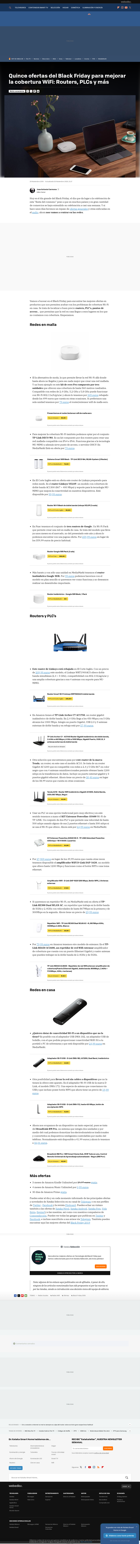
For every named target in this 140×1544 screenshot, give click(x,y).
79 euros (64, 402)
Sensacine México (51, 1524)
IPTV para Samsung (119, 1431)
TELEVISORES (20, 7)
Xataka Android (78, 1208)
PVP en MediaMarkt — (58, 464)
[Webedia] (126, 1)
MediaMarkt (102, 59)
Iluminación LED (36, 1458)
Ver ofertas (100, 1266)
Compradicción (38, 1215)
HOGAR (65, 7)
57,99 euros (86, 725)
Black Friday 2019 (80, 1222)
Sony (60, 59)
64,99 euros (83, 826)
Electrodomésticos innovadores (37, 1447)
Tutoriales (34, 1452)
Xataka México (14, 1524)
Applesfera (13, 1503)
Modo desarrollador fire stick (100, 1431)
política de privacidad (101, 1453)
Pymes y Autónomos (121, 1500)
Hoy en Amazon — (57, 418)
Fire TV (28, 59)
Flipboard (118, 7)
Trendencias (103, 1496)
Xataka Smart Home (14, 1506)
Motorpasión (85, 1496)
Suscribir (108, 1448)
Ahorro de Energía (16, 1458)
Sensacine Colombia (48, 1528)
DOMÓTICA (75, 7)
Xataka (11, 1496)
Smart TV (54, 1458)
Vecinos (36, 59)
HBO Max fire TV (30, 1431)
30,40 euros (92, 777)
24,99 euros (95, 1043)
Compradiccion (104, 1503)
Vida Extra (30, 1500)
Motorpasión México (85, 1525)
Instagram (122, 7)
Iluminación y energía (17, 1452)
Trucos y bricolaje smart (57, 1453)
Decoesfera (103, 1500)
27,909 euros (44, 859)
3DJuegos (30, 1496)
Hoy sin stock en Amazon (56, 746)
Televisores (13, 1446)
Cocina (86, 59)
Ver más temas (15, 1468)
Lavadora (78, 59)
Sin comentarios (18, 91)
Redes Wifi (56, 1295)
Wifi (52, 1462)
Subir (125, 1486)
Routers (12, 1462)
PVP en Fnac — (57, 556)
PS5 (93, 59)
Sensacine (48, 1496)
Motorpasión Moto (87, 1500)
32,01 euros (40, 1142)
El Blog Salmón (122, 1496)
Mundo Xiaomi (14, 1510)
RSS (98, 1467)
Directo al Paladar (69, 1496)
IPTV (75, 1431)
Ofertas (66, 1295)
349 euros (93, 395)
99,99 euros (55, 494)
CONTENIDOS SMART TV (38, 7)
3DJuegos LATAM (33, 1524)
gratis (94, 1182)
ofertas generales (79, 208)
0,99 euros (82, 1187)
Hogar (53, 1446)
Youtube (126, 7)
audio (35, 212)
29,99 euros (92, 912)
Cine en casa (35, 1462)
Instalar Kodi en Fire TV (47, 1431)
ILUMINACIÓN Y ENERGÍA (93, 7)
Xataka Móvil (62, 1208)
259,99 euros (89, 536)
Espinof (41, 1212)
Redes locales (43, 1295)
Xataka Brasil (13, 1527)
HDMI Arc (83, 1431)
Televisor (69, 59)
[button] (48, 189)
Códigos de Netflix (64, 1431)
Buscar (127, 1478)
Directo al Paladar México (69, 1525)
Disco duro (46, 59)
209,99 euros (43, 672)
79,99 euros (43, 944)
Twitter (130, 7)
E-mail (38, 91)
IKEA (54, 59)
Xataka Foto (94, 1208)
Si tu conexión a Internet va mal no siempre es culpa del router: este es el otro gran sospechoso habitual (57, 1425)
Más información (86, 1542)
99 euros (69, 576)
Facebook (27, 91)
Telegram (86, 1201)
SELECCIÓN (55, 7)
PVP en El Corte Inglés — (59, 510)
